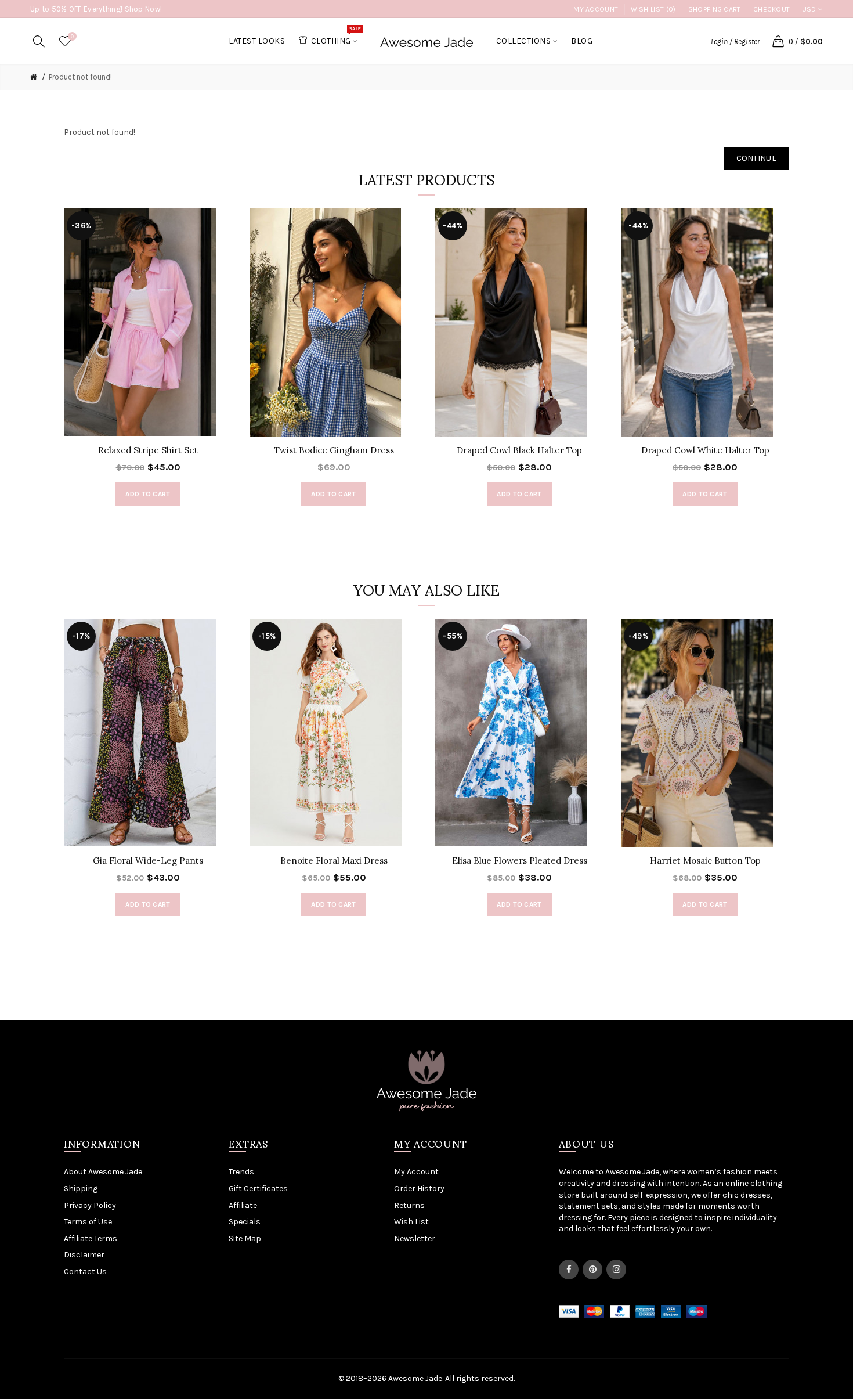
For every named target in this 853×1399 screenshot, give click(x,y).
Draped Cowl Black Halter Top (519, 450)
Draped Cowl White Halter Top (705, 450)
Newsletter (414, 1238)
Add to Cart (147, 494)
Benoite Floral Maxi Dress (334, 860)
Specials (245, 1222)
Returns (409, 1205)
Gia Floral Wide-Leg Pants (148, 860)
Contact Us (85, 1272)
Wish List (411, 1222)
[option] (148, 362)
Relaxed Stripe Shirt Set (148, 450)
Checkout (771, 9)
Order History (419, 1189)
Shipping (80, 1189)
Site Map (245, 1238)
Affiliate (243, 1205)
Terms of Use (88, 1222)
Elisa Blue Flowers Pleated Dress (519, 860)
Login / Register (735, 41)
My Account (595, 9)
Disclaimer (84, 1255)
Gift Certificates (258, 1189)
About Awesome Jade (103, 1172)
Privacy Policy (90, 1205)
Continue (756, 158)
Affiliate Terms (90, 1238)
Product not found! (80, 77)
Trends (241, 1172)
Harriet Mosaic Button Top (705, 860)
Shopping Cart (714, 9)
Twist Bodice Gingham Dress (334, 450)
